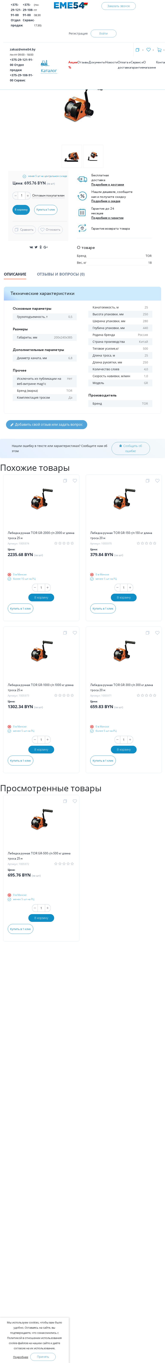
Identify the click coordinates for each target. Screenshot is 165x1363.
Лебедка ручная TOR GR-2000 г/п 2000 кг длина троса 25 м (41, 535)
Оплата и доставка (124, 65)
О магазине (149, 65)
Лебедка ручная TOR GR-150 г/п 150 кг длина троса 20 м (121, 535)
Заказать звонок (118, 6)
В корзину (41, 597)
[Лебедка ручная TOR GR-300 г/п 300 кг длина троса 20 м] (123, 657)
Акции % (72, 65)
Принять (43, 1357)
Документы (97, 62)
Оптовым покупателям (48, 196)
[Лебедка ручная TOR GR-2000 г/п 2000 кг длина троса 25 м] (41, 505)
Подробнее (20, 1357)
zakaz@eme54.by (22, 49)
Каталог (49, 70)
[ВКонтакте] (31, 247)
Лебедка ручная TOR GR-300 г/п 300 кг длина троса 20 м (121, 687)
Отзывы (83, 62)
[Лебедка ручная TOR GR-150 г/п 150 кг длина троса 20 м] (123, 505)
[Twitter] (36, 247)
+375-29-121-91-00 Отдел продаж (17, 15)
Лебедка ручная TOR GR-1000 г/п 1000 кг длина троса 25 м (40, 687)
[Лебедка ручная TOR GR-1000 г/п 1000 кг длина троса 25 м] (41, 657)
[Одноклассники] (41, 247)
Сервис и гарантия (137, 65)
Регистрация (78, 33)
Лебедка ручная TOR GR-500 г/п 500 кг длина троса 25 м (39, 856)
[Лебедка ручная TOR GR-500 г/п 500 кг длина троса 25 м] (41, 825)
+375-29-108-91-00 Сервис (28, 12)
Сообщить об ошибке (132, 448)
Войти (103, 33)
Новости (111, 62)
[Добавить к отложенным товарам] (75, 481)
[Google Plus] (45, 247)
